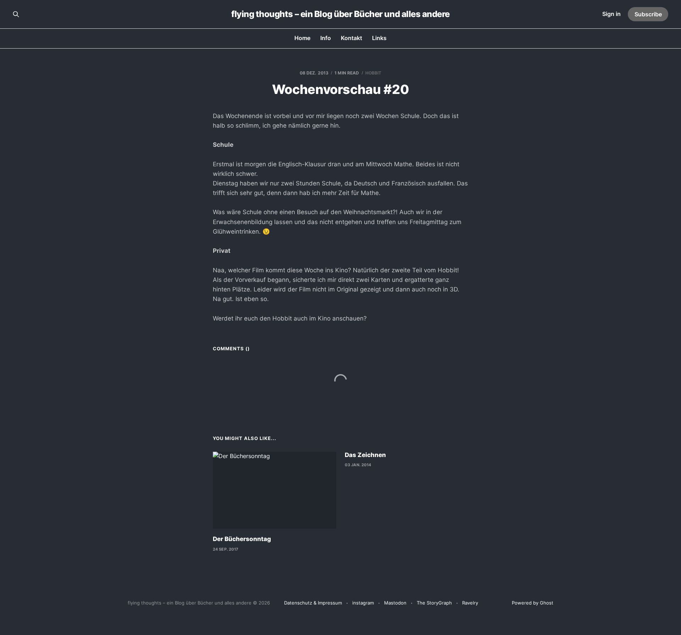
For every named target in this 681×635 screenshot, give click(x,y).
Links (379, 37)
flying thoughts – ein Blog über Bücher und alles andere (340, 14)
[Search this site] (16, 14)
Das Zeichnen (365, 454)
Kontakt (351, 37)
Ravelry (470, 603)
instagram (363, 603)
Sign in (611, 13)
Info (325, 37)
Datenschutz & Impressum (313, 603)
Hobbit (373, 73)
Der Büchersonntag (242, 538)
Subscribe (648, 14)
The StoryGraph (434, 603)
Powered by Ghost (532, 603)
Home (302, 37)
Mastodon (395, 603)
